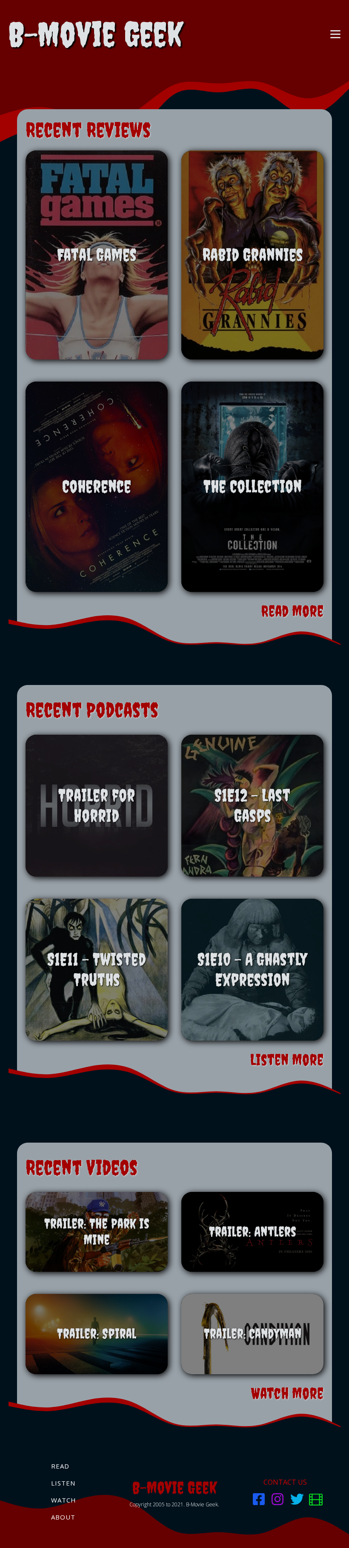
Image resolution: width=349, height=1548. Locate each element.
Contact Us (285, 1482)
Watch (63, 1500)
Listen (63, 1483)
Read (60, 1466)
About (63, 1517)
